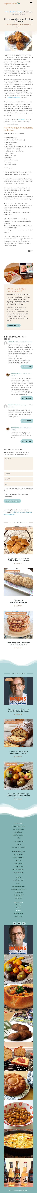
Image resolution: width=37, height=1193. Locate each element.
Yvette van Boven (16, 722)
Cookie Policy (18, 916)
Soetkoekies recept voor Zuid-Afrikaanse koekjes (18, 559)
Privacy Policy (18, 913)
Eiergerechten (18, 854)
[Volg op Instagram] (19, 923)
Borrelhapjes (18, 832)
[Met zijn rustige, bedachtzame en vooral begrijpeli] (18, 939)
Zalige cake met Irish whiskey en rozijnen (18, 752)
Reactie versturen (12, 501)
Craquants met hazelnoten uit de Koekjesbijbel (18, 644)
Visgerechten (18, 892)
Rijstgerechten (18, 872)
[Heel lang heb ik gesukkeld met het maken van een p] (18, 1143)
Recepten (13, 12)
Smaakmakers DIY (18, 880)
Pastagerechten (18, 866)
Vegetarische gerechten (18, 889)
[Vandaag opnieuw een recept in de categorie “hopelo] (18, 1114)
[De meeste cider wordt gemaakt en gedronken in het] (18, 1172)
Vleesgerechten (18, 895)
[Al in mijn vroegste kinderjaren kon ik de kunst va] (18, 1085)
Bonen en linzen (18, 829)
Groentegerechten (18, 857)
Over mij (18, 905)
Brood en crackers (18, 835)
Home (7, 12)
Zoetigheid (18, 898)
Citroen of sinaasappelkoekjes (18, 601)
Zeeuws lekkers (11, 764)
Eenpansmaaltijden (18, 851)
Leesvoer (9, 680)
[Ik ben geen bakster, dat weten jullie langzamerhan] (18, 1027)
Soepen (18, 883)
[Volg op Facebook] (15, 923)
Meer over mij (13, 325)
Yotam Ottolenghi (24, 25)
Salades (18, 877)
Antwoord (26, 367)
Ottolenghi (21, 119)
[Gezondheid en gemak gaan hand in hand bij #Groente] (18, 969)
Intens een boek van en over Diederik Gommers (18, 710)
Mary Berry (15, 571)
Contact (18, 908)
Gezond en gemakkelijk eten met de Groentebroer (18, 795)
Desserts (18, 844)
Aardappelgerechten (18, 826)
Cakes (8, 722)
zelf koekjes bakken (14, 97)
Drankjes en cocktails (18, 847)
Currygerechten (19, 841)
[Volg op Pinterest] (24, 923)
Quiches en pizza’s (18, 869)
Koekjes (19, 12)
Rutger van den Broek (18, 529)
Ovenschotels (18, 863)
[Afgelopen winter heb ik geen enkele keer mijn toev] (18, 998)
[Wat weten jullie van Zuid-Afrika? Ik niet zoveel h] (18, 1056)
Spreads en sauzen (18, 886)
